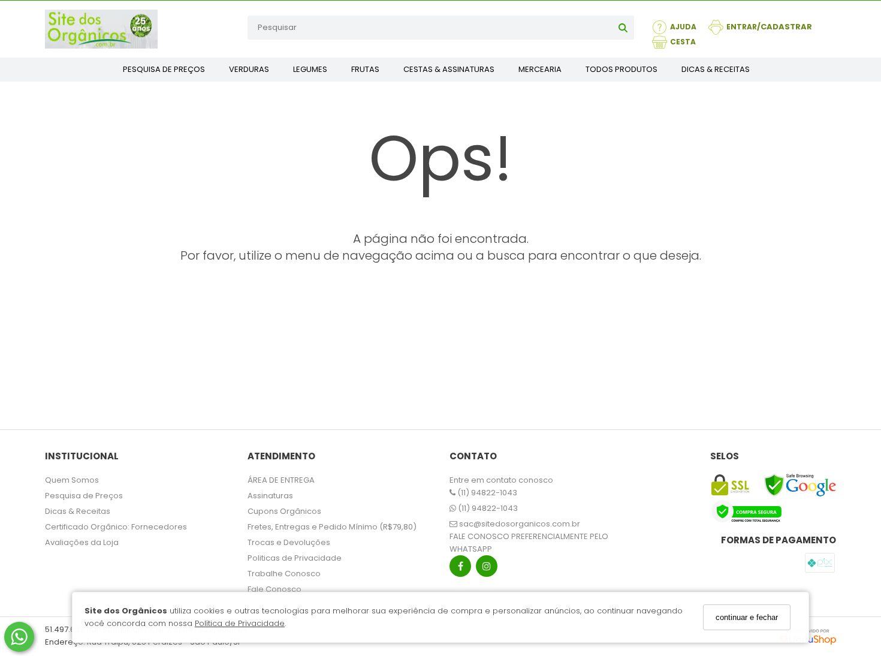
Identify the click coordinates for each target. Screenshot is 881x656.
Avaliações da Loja (82, 542)
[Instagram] (486, 568)
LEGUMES (310, 69)
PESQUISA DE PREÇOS (164, 69)
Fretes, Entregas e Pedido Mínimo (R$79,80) (332, 526)
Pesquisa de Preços (84, 495)
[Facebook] (460, 568)
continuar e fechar (747, 617)
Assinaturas (270, 495)
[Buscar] (623, 28)
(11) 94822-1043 (486, 492)
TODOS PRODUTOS (621, 69)
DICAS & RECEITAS (715, 69)
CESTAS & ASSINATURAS (448, 69)
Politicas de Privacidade (295, 558)
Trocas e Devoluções (289, 542)
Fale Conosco (274, 589)
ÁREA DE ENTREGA (281, 480)
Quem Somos (72, 480)
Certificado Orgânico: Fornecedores (116, 526)
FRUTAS (365, 69)
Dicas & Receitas (77, 511)
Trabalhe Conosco (284, 573)
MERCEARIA (540, 69)
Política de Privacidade (240, 624)
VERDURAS (249, 69)
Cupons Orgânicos (284, 511)
